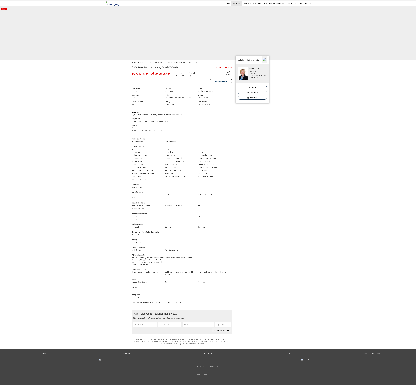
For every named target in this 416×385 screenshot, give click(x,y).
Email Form (253, 92)
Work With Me (250, 4)
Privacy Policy (215, 366)
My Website (254, 97)
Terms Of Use (200, 366)
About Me (263, 4)
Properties (237, 4)
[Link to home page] (114, 3)
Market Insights (305, 3)
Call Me (254, 87)
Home (228, 3)
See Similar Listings (221, 81)
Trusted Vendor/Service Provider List (283, 3)
